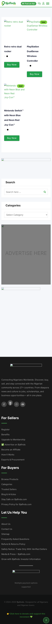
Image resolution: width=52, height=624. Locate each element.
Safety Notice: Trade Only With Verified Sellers (24, 549)
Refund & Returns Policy (13, 544)
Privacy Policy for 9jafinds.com (16, 504)
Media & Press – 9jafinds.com (15, 554)
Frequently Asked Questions (15, 539)
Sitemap (5, 534)
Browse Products (9, 479)
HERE (40, 253)
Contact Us (6, 529)
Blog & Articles (8, 494)
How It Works (7, 454)
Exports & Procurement (12, 459)
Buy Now (12, 64)
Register (5, 429)
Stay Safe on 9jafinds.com (14, 499)
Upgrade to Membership (13, 439)
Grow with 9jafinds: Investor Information (21, 559)
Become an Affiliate (10, 449)
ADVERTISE (18, 253)
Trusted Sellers (9, 489)
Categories (6, 484)
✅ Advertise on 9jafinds (13, 444)
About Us (5, 524)
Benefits (5, 434)
